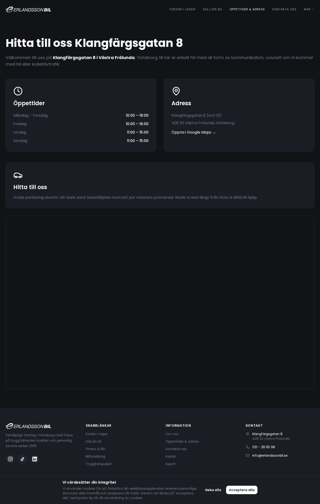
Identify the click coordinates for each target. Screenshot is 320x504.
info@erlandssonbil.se (270, 455)
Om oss (172, 434)
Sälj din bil (212, 9)
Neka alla (213, 490)
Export (171, 464)
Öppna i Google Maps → (193, 132)
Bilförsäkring (95, 456)
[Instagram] (10, 459)
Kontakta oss (284, 9)
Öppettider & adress (247, 9)
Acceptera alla (242, 490)
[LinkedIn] (34, 459)
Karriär (171, 456)
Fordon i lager (182, 9)
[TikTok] (22, 459)
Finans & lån (95, 449)
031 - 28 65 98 (263, 447)
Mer (307, 9)
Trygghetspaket (99, 464)
